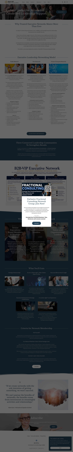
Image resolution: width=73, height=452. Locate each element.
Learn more (36, 223)
